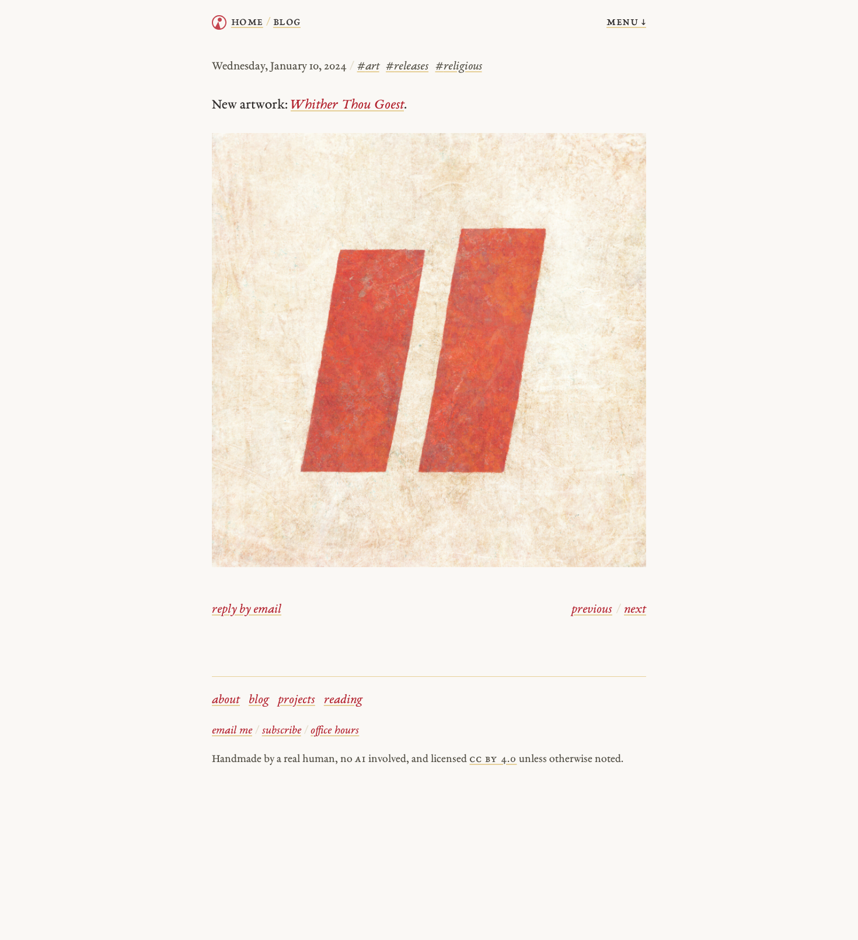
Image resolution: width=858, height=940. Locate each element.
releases (407, 67)
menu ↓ (626, 22)
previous (591, 609)
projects (296, 700)
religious (458, 67)
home (247, 22)
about (226, 700)
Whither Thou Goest (347, 105)
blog (259, 700)
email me (232, 730)
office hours (335, 730)
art (368, 67)
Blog (287, 22)
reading (343, 700)
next (635, 609)
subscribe (281, 730)
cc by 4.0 (493, 759)
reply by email (246, 609)
